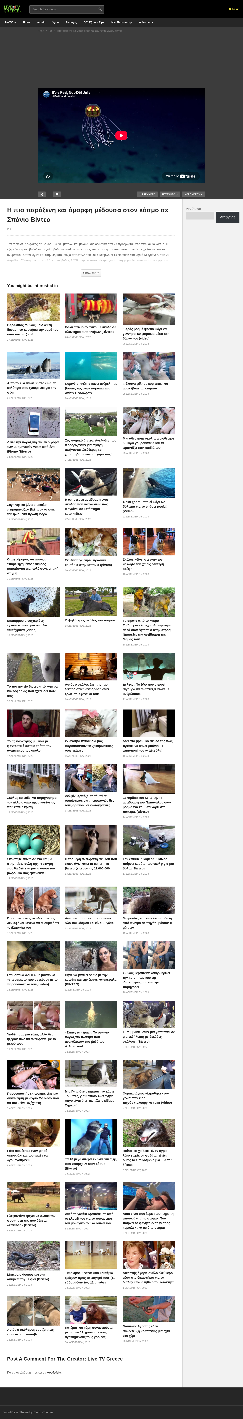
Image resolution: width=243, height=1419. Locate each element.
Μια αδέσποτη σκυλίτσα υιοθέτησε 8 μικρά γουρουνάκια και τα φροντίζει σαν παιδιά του (149, 443)
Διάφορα (144, 22)
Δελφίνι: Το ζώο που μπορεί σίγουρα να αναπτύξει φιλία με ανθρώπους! (146, 689)
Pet (9, 229)
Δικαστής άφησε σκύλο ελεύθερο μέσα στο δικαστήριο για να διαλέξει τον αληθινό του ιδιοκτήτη (149, 1277)
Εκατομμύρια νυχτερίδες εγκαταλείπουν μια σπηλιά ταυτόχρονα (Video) (27, 625)
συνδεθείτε (54, 1372)
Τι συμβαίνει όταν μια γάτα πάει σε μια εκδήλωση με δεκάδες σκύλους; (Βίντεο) (149, 1036)
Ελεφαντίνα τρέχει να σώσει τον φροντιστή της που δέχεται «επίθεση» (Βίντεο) (31, 1220)
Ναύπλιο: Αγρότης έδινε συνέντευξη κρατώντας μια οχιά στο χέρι (146, 1330)
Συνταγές (71, 22)
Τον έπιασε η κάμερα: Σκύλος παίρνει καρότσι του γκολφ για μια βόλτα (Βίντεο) (148, 863)
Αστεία (41, 22)
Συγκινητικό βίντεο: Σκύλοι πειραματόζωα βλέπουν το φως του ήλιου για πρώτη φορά (31, 509)
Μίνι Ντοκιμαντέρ (121, 22)
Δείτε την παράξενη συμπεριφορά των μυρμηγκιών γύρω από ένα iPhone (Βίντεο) (33, 446)
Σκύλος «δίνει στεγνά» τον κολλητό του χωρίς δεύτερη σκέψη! (143, 564)
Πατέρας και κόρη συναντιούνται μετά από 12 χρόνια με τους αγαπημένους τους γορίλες (89, 1332)
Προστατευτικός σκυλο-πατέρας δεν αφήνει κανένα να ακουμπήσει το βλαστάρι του (33, 923)
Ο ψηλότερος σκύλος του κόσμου (90, 620)
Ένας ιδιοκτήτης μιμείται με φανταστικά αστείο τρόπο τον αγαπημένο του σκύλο (29, 745)
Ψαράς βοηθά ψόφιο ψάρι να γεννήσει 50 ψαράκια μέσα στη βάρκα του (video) (146, 333)
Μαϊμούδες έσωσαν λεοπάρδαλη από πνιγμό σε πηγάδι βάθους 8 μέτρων (147, 923)
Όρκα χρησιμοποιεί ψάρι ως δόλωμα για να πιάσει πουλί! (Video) (145, 506)
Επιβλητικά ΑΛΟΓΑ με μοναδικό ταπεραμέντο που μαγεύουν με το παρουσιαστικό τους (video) (32, 979)
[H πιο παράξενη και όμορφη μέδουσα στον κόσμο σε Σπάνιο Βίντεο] (33, 307)
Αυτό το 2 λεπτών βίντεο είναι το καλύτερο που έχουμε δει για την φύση (31, 387)
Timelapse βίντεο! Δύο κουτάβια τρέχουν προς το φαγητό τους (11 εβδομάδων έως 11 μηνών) (90, 1277)
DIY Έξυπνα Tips (94, 22)
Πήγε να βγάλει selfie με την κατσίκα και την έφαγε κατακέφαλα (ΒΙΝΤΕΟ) (91, 979)
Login (235, 8)
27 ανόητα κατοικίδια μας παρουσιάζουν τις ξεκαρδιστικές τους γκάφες (89, 745)
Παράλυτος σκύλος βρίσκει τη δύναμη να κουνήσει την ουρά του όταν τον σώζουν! (32, 329)
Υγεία (55, 22)
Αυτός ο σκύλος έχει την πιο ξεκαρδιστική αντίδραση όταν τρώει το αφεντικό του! (87, 689)
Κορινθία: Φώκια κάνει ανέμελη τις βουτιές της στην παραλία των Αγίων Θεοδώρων (91, 388)
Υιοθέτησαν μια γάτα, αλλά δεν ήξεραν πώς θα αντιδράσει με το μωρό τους (31, 1039)
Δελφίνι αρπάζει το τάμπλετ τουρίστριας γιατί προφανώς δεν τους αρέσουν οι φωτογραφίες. (89, 800)
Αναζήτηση (193, 208)
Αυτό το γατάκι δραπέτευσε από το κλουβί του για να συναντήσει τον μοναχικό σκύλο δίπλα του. (89, 1218)
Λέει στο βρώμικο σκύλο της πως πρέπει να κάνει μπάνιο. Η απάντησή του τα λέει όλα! (148, 745)
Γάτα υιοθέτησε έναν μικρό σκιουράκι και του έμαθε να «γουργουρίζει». (27, 1155)
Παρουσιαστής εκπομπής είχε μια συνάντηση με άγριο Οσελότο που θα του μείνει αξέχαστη (33, 1098)
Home (26, 22)
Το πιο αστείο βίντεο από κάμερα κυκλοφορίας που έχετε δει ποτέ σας (32, 691)
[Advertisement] (121, 61)
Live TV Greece (105, 1359)
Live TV (8, 22)
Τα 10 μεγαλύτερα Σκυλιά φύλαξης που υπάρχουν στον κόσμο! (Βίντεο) (91, 1163)
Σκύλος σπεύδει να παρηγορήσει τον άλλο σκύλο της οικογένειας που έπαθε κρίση (32, 802)
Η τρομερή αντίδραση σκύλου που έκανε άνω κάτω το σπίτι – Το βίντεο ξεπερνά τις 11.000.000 (91, 863)
